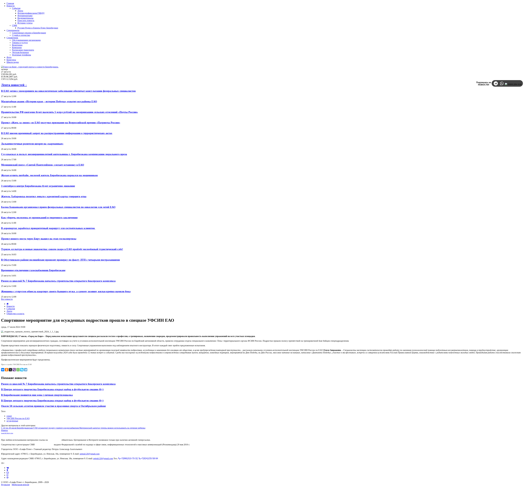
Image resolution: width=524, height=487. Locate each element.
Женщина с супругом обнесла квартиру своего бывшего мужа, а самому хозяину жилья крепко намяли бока (66, 291)
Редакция (5, 484)
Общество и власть (15, 313)
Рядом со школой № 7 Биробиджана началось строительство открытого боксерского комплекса (58, 280)
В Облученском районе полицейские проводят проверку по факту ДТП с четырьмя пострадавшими (60, 259)
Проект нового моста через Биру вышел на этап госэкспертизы (38, 238)
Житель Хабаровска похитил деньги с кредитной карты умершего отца (43, 196)
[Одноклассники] (6, 369)
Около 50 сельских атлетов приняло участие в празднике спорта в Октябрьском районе (53, 406)
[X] (10, 369)
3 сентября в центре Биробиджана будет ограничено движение (38, 185)
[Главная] (8, 304)
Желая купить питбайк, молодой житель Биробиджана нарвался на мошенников (49, 175)
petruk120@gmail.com (89, 454)
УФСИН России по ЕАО (18, 418)
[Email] (7, 477)
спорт (9, 416)
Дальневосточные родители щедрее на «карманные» (32, 143)
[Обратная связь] (8, 472)
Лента (9, 311)
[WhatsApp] (18, 369)
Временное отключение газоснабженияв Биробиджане (33, 270)
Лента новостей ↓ (14, 85)
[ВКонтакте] (2, 369)
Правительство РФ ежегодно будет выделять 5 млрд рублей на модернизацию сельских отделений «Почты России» (69, 112)
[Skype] (21, 369)
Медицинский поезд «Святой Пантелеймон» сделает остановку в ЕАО (42, 164)
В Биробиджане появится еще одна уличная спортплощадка (37, 395)
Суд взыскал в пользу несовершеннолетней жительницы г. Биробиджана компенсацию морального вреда (64, 154)
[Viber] (14, 369)
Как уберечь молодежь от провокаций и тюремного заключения (39, 217)
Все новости (7, 299)
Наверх (4, 430)
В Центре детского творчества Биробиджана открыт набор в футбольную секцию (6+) (52, 389)
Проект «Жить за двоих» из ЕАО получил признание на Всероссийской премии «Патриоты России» (60, 122)
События (11, 309)
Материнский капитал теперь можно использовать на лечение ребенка (112, 428)
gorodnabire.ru (54, 440)
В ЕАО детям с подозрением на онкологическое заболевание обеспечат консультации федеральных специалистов (68, 91)
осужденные (12, 421)
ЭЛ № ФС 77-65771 (44, 444)
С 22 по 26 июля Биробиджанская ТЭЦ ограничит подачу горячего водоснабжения (40, 428)
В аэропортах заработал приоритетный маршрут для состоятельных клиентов (48, 228)
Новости (11, 306)
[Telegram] (25, 369)
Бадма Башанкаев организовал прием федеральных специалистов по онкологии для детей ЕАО (58, 207)
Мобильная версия (20, 484)
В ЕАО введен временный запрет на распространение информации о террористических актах (56, 133)
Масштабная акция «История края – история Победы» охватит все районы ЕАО (49, 101)
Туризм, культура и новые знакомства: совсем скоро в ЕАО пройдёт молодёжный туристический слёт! (62, 249)
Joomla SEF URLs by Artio (7, 433)
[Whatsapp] (7, 475)
